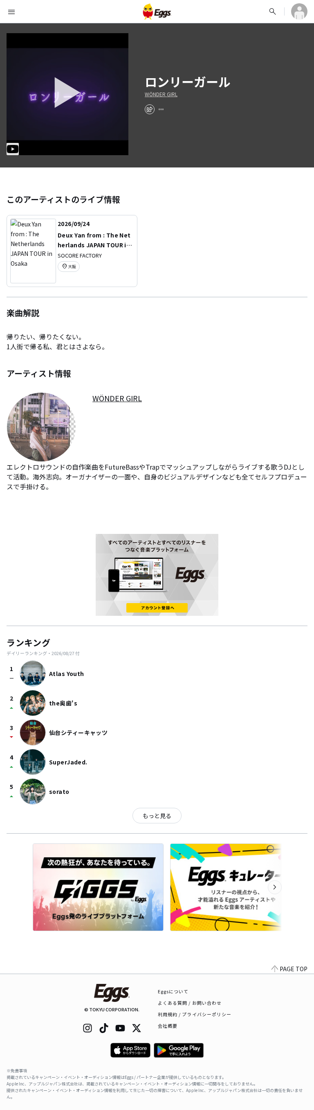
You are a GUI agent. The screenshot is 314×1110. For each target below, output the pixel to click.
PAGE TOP (293, 969)
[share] (150, 109)
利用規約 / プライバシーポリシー (195, 1014)
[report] (161, 109)
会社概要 (167, 1025)
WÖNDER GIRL (161, 94)
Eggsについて (173, 991)
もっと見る (157, 816)
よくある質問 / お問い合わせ (190, 1002)
